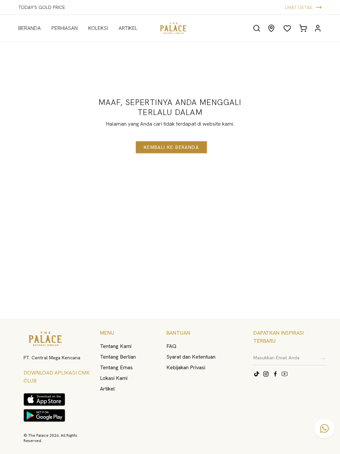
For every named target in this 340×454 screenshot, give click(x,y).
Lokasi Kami (114, 378)
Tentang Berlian (118, 356)
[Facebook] (275, 374)
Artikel (107, 388)
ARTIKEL (128, 28)
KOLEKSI (98, 28)
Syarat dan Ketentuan (190, 356)
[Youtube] (284, 374)
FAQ (171, 346)
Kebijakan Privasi (185, 367)
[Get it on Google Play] (44, 415)
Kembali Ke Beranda (171, 147)
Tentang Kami (115, 346)
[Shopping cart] (303, 28)
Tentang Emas (116, 367)
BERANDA (29, 28)
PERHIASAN (64, 28)
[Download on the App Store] (44, 399)
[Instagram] (266, 374)
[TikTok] (256, 374)
